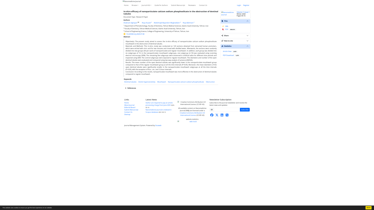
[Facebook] (211, 116)
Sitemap (127, 114)
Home (126, 5)
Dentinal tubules (130, 82)
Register (246, 5)
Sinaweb (158, 125)
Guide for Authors (161, 5)
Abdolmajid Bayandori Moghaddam (167, 23)
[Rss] (227, 116)
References (131, 88)
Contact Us (203, 5)
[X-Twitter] (217, 116)
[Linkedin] (222, 116)
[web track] (192, 121)
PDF (230, 29)
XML (226, 26)
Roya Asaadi (146, 23)
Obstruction (210, 82)
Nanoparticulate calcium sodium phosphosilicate (186, 82)
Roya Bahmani (188, 23)
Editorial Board (129, 107)
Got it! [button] (368, 207)
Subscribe (244, 110)
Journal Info (146, 5)
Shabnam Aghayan (130, 23)
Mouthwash (161, 82)
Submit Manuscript (178, 5)
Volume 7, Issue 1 (243, 12)
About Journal (129, 105)
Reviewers (192, 5)
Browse (134, 5)
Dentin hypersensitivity (146, 82)
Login (239, 5)
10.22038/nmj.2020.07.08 (135, 34)
